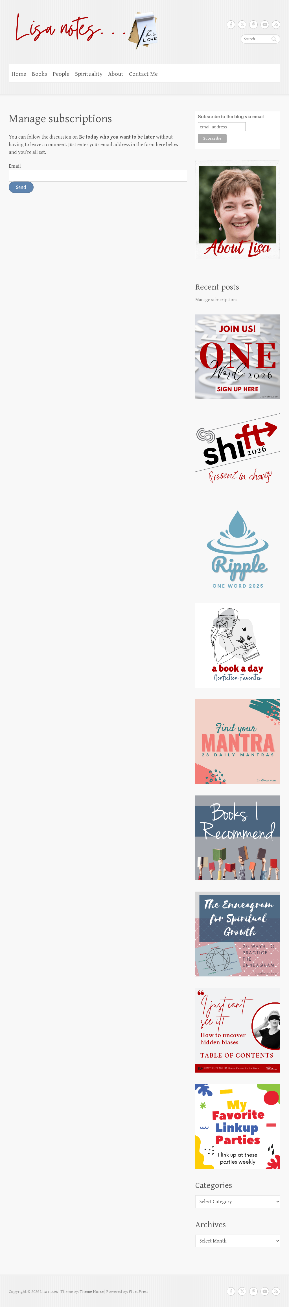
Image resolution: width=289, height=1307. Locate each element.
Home (19, 74)
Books (39, 74)
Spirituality (88, 74)
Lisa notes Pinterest (253, 24)
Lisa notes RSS (276, 24)
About (115, 74)
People (61, 74)
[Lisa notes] (84, 29)
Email (15, 166)
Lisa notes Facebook (231, 24)
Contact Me (143, 74)
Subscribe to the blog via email (231, 116)
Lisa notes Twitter (242, 24)
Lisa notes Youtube (264, 24)
